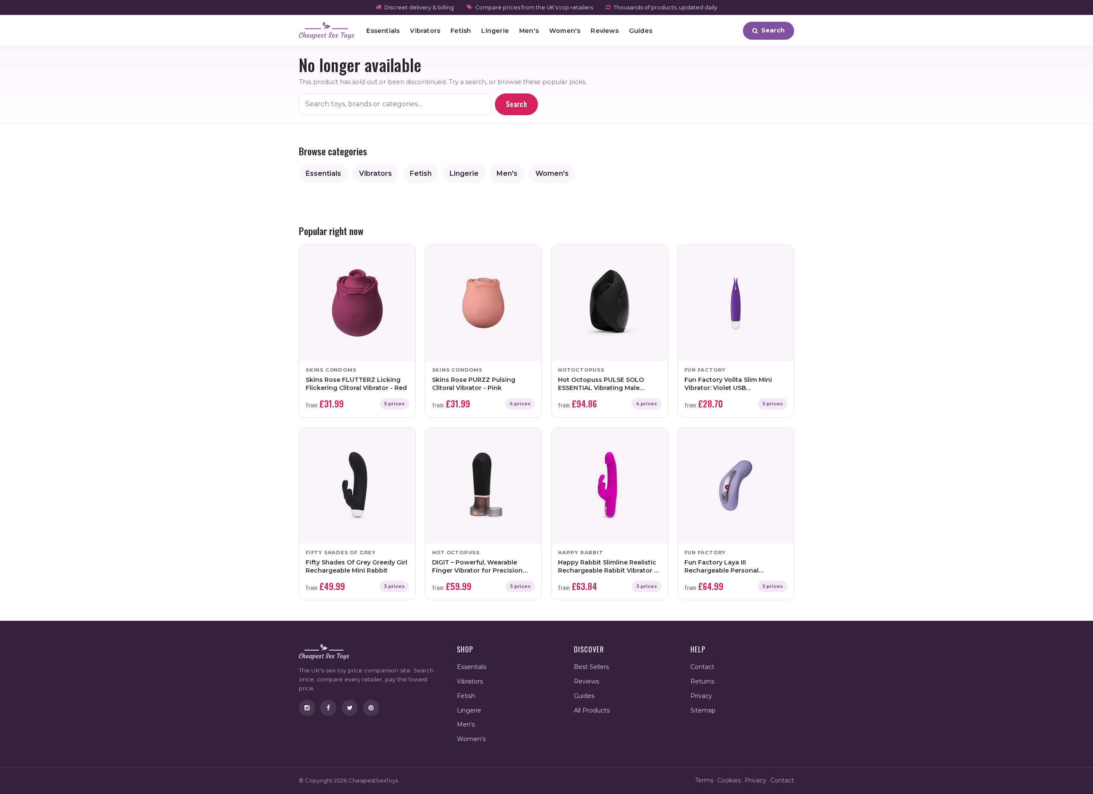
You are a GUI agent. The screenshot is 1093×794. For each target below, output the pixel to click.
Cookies (729, 780)
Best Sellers (591, 667)
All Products (592, 710)
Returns (702, 681)
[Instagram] (307, 708)
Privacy (701, 696)
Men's (529, 31)
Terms (704, 780)
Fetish (460, 31)
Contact (702, 667)
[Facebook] (328, 708)
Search (516, 104)
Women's (564, 31)
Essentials (383, 31)
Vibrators (425, 31)
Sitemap (703, 710)
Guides (640, 31)
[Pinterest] (371, 708)
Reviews (604, 31)
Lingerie (495, 31)
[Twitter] (350, 708)
